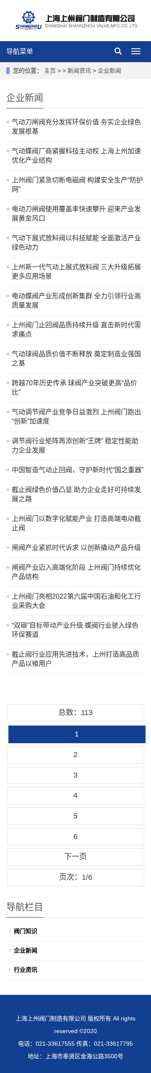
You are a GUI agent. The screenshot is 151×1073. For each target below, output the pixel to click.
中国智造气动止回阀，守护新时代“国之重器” (77, 469)
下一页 (75, 856)
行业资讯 (25, 969)
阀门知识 (25, 931)
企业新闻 (109, 70)
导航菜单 (19, 51)
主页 (50, 70)
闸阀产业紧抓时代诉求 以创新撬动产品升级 (76, 547)
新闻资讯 (79, 70)
